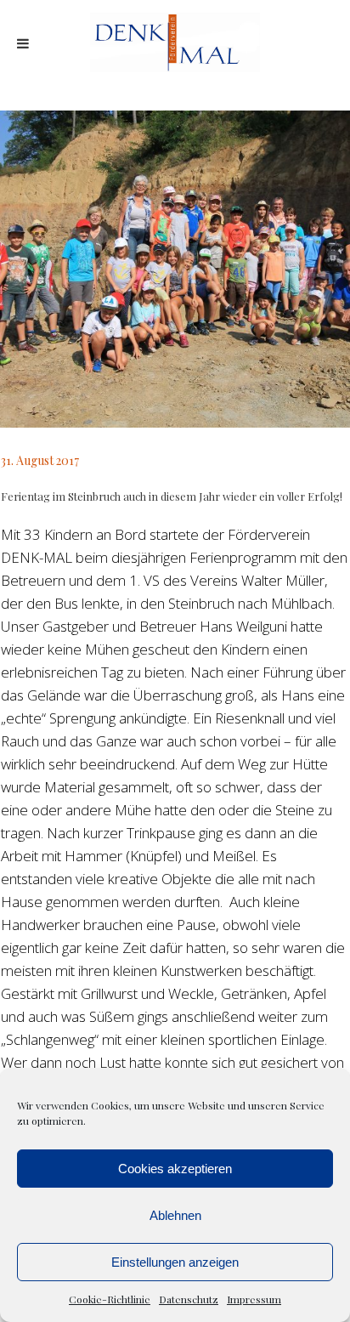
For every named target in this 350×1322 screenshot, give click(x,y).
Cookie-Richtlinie (109, 1299)
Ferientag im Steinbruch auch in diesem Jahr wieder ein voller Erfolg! (171, 496)
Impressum (254, 1299)
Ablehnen (175, 1215)
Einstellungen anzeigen (175, 1262)
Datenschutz (188, 1299)
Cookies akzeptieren (175, 1168)
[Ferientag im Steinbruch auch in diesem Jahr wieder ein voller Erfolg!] (175, 269)
